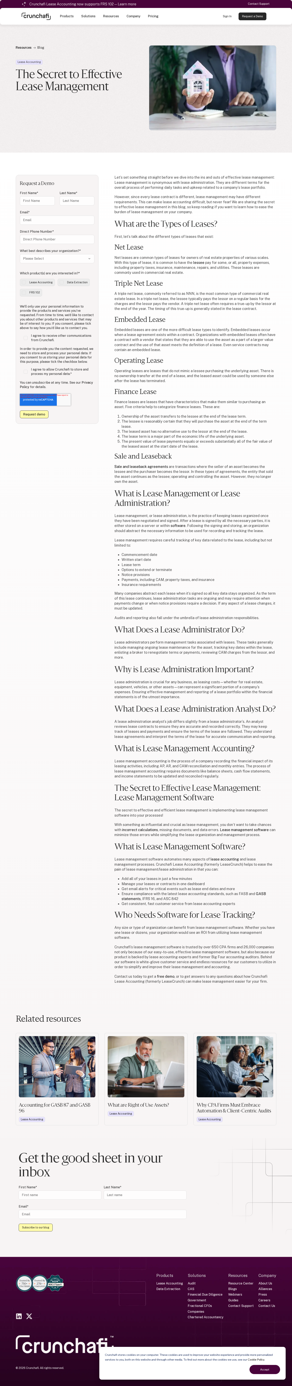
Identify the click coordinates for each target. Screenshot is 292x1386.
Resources (24, 47)
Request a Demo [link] (252, 16)
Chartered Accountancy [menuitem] (205, 1317)
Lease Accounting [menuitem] (169, 1283)
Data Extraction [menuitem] (168, 1289)
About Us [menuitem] (265, 1283)
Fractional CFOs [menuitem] (200, 1306)
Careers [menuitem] (264, 1300)
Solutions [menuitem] (197, 1275)
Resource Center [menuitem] (240, 1283)
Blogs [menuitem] (232, 1289)
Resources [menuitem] (238, 1275)
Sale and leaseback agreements (141, 467)
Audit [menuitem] (192, 1283)
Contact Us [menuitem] (266, 1306)
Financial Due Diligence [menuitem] (205, 1294)
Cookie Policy (256, 1359)
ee (198, 262)
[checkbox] (57, 287)
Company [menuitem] (267, 1275)
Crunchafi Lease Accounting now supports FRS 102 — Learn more (82, 4)
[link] (36, 16)
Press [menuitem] (262, 1294)
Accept (264, 1369)
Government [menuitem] (197, 1300)
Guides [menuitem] (233, 1300)
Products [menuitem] (164, 1275)
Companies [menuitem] (196, 1311)
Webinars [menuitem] (235, 1294)
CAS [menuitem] (191, 1289)
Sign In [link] (227, 16)
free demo (165, 976)
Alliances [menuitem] (265, 1289)
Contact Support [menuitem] (241, 1306)
